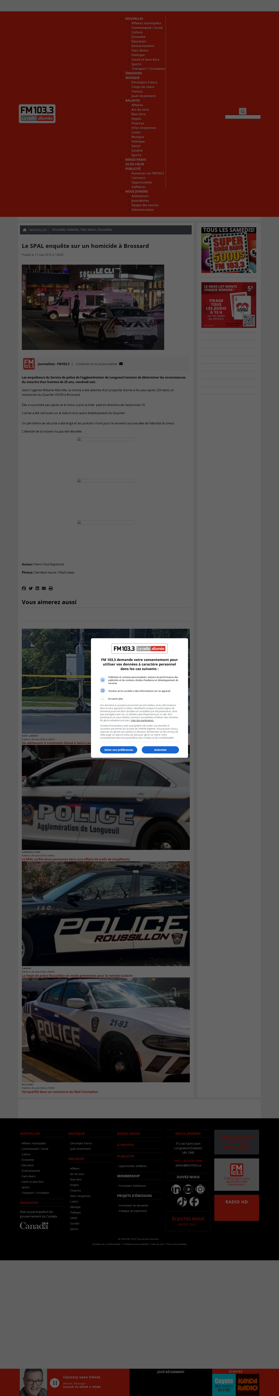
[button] (139, 699)
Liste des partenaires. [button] (142, 720)
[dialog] (139, 698)
